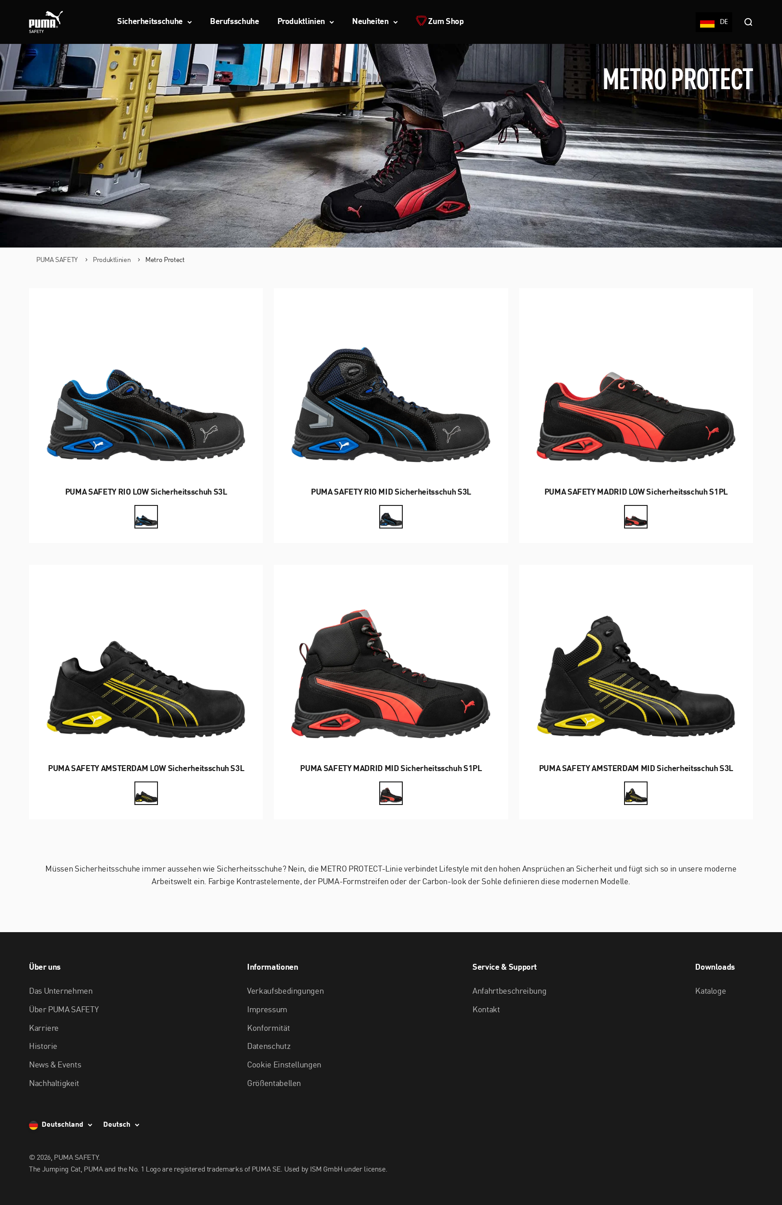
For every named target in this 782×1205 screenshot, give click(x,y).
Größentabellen (274, 1084)
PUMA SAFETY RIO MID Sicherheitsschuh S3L (391, 492)
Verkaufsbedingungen (285, 991)
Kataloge (710, 991)
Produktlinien (301, 22)
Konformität (268, 1028)
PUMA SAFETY (57, 260)
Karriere (44, 1028)
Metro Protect (164, 260)
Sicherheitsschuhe (150, 22)
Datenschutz (268, 1047)
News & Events (55, 1065)
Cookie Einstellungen (284, 1065)
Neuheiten (370, 22)
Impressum (267, 1010)
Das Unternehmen (61, 991)
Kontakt (486, 1010)
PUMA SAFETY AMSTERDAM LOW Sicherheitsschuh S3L (146, 769)
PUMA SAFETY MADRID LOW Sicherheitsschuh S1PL (636, 492)
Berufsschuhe (234, 22)
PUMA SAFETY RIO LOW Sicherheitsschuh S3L (146, 492)
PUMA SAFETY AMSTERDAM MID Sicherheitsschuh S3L (636, 769)
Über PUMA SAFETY (63, 1010)
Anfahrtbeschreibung (509, 991)
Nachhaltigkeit (54, 1084)
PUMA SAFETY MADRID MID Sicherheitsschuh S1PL (391, 769)
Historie (43, 1047)
